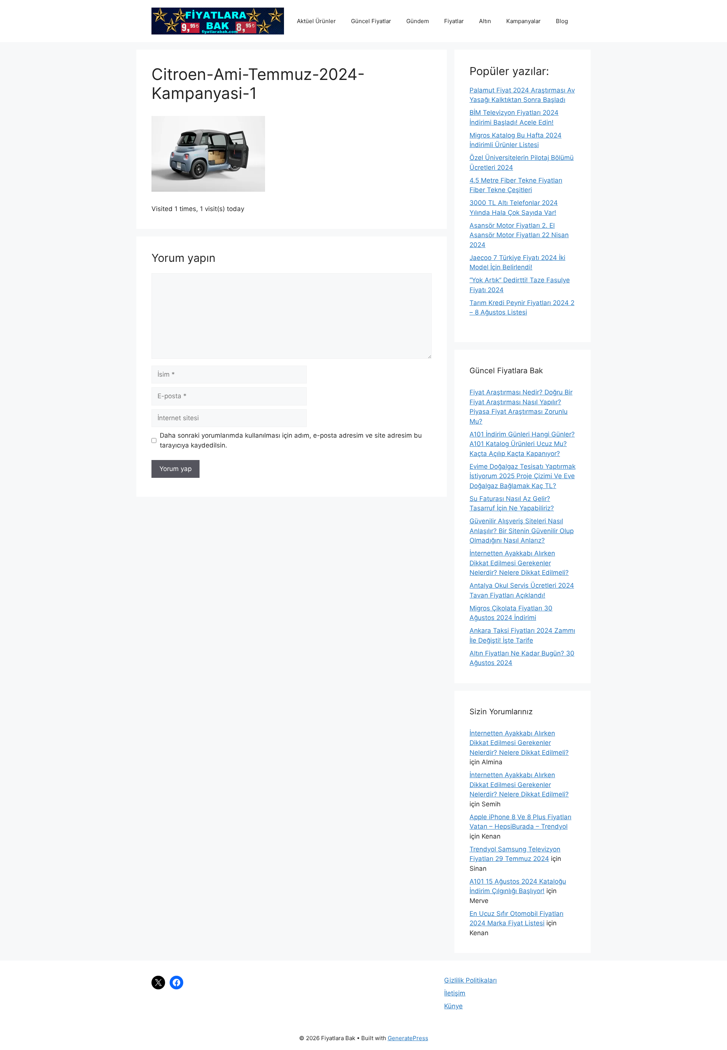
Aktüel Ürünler (316, 21)
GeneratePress (408, 1038)
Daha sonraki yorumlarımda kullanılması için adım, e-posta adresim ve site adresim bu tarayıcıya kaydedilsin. (291, 440)
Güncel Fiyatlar (371, 21)
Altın (485, 21)
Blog (562, 21)
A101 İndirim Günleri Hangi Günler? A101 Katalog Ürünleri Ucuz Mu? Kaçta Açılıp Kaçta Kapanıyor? (522, 443)
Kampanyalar (523, 21)
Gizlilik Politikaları (470, 980)
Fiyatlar (454, 21)
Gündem (417, 21)
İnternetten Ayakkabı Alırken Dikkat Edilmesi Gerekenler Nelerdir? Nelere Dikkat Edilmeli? (519, 562)
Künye (453, 1006)
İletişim (454, 993)
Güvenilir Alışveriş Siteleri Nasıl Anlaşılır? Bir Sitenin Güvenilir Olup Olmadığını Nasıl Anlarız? (522, 530)
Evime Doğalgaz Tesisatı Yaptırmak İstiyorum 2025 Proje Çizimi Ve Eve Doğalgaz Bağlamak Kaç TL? (523, 476)
